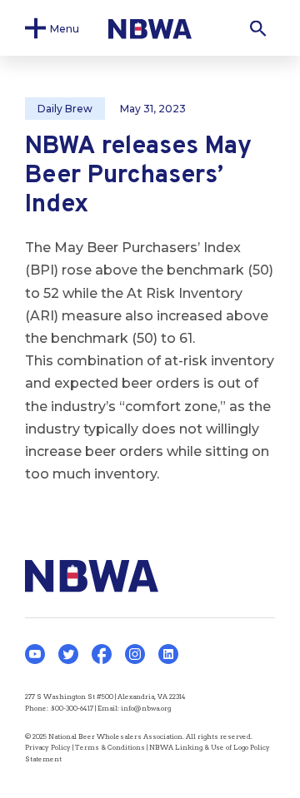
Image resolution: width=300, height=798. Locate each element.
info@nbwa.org (146, 708)
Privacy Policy (48, 747)
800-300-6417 (71, 708)
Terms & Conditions (110, 747)
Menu (64, 28)
